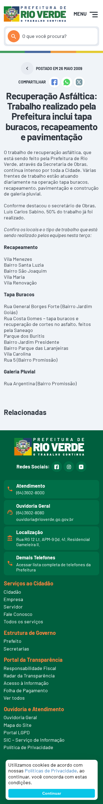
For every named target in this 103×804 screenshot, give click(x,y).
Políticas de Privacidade (51, 770)
